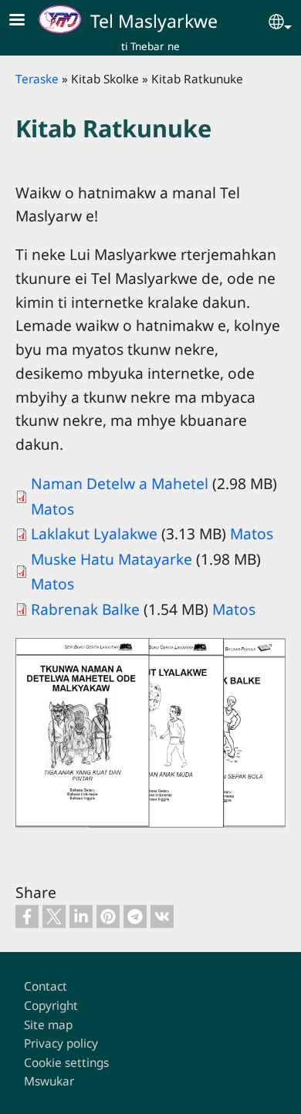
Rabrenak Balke (85, 609)
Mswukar (49, 1081)
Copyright (51, 1006)
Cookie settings (66, 1063)
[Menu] (26, 21)
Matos (52, 508)
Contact (45, 986)
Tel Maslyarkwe (154, 20)
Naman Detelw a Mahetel (119, 483)
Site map (48, 1025)
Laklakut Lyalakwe (94, 533)
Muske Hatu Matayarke (111, 559)
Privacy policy (61, 1043)
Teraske (37, 79)
